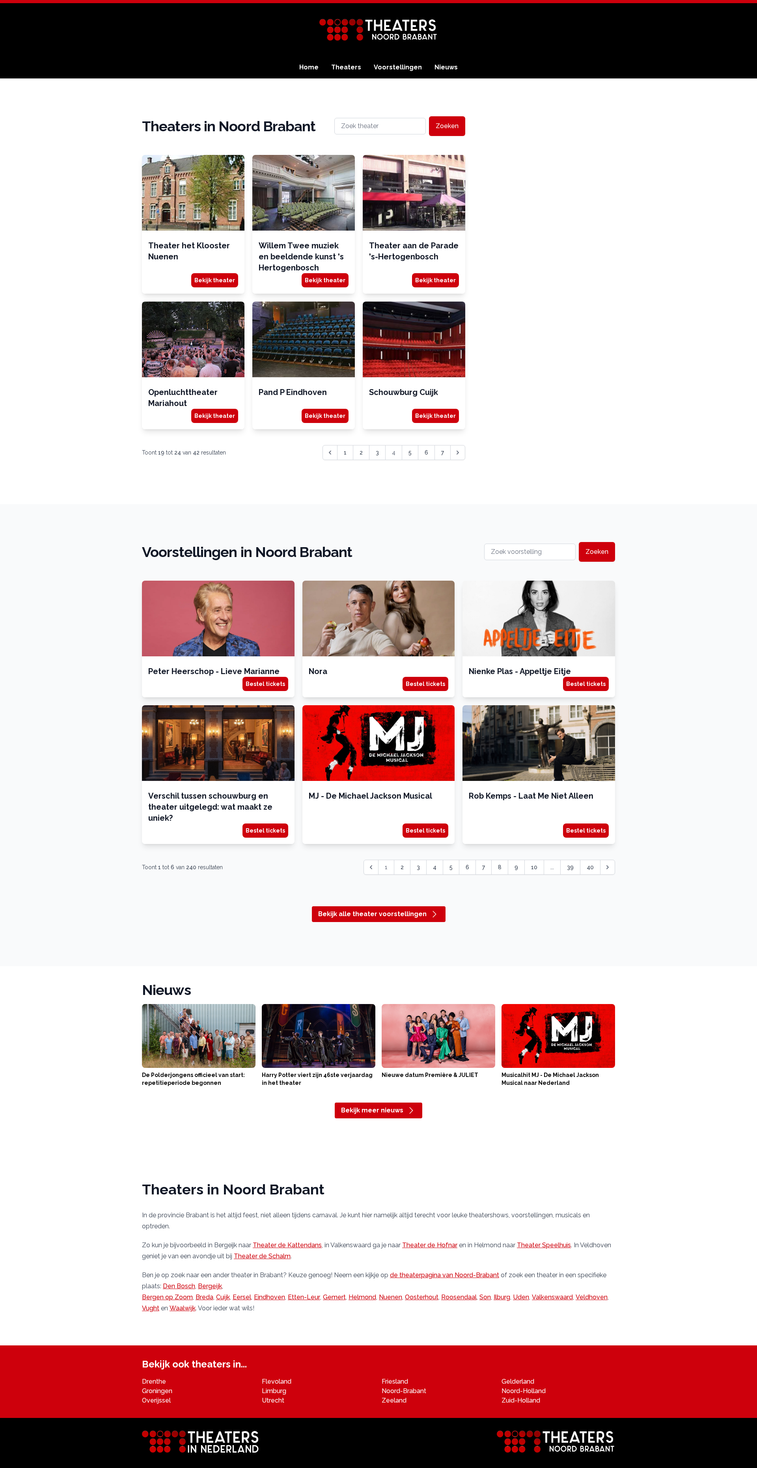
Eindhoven (269, 1297)
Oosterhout (421, 1297)
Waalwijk (183, 1308)
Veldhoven (592, 1297)
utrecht (273, 1400)
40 (590, 867)
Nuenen (390, 1297)
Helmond (362, 1297)
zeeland (394, 1400)
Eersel (242, 1297)
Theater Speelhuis (544, 1245)
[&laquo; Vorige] (330, 452)
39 (570, 867)
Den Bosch (179, 1286)
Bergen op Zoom (167, 1297)
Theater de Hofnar (429, 1245)
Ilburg (502, 1297)
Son (485, 1297)
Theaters (346, 67)
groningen (157, 1391)
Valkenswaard (552, 1297)
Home (309, 67)
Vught (150, 1308)
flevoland (276, 1381)
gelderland (518, 1381)
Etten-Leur (304, 1297)
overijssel (156, 1400)
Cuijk (223, 1297)
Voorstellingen (398, 67)
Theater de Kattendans (287, 1245)
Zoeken (447, 126)
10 (534, 867)
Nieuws (446, 67)
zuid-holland (521, 1400)
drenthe (154, 1381)
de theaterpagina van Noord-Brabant (444, 1275)
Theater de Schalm (262, 1256)
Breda (204, 1297)
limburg (274, 1391)
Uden (521, 1297)
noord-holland (524, 1391)
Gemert (334, 1297)
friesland (395, 1381)
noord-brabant (404, 1391)
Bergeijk (210, 1286)
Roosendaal (459, 1297)
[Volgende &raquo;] (457, 452)
